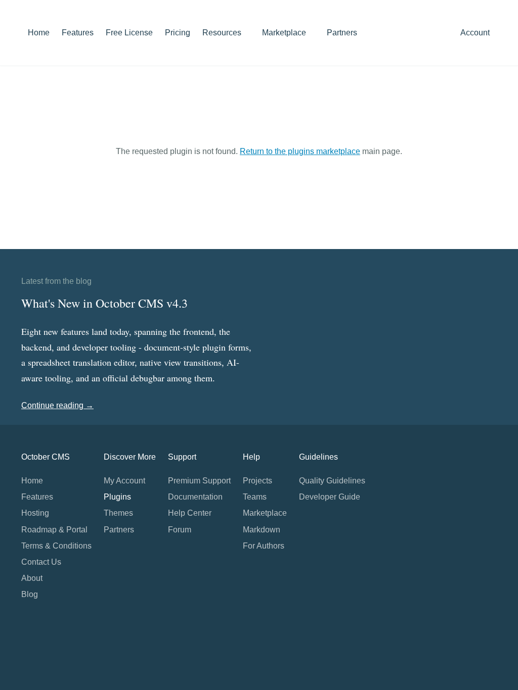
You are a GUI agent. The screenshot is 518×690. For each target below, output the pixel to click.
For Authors (263, 545)
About (31, 578)
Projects (257, 480)
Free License (129, 32)
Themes (118, 513)
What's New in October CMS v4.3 (104, 303)
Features (78, 32)
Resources (222, 32)
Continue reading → (57, 405)
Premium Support (199, 480)
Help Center (189, 513)
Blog (29, 594)
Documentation (195, 496)
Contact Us (41, 562)
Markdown (261, 529)
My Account (124, 480)
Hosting (35, 513)
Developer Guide (329, 496)
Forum (179, 529)
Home (39, 32)
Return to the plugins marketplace (300, 151)
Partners (342, 32)
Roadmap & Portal (54, 529)
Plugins (117, 496)
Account (476, 32)
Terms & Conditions (56, 545)
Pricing (177, 32)
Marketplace (285, 32)
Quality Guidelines (332, 480)
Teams (255, 496)
